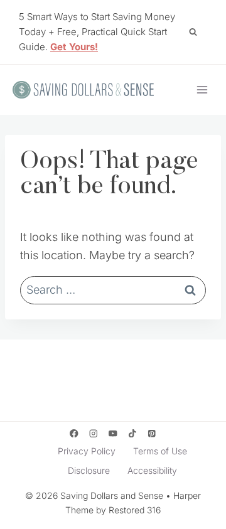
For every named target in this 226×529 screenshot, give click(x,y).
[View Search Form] (193, 32)
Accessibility (152, 470)
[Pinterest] (152, 433)
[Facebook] (73, 433)
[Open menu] (201, 89)
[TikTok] (132, 433)
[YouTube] (113, 433)
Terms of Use (160, 451)
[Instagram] (93, 433)
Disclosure (89, 470)
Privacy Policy (87, 451)
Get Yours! (74, 47)
